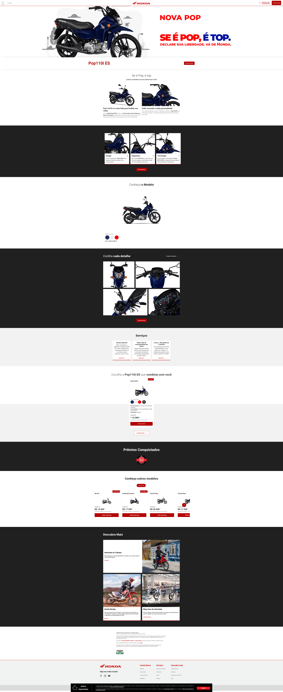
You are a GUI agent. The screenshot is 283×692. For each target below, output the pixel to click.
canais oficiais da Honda (169, 688)
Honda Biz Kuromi (128, 493)
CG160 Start (182, 493)
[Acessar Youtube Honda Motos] (109, 676)
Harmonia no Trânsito (176, 675)
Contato (158, 678)
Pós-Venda (158, 672)
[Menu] (3, 2)
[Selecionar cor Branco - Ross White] (112, 237)
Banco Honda (138, 640)
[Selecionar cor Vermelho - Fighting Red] (117, 237)
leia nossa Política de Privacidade (117, 686)
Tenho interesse (276, 3)
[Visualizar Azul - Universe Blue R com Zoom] (144, 402)
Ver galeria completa (171, 256)
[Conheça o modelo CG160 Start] (190, 500)
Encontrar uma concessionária (266, 3)
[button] (132, 402)
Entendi (203, 688)
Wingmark (142, 678)
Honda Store (143, 672)
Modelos (142, 668)
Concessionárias (144, 675)
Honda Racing (174, 668)
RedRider (173, 672)
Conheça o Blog (146, 617)
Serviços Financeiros (161, 668)
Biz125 (97, 493)
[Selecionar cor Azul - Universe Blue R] (107, 237)
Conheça (106, 560)
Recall (157, 675)
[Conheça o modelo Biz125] (107, 500)
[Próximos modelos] (184, 505)
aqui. (141, 642)
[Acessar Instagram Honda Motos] (105, 676)
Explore (106, 618)
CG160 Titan (154, 493)
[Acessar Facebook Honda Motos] (101, 676)
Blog (172, 678)
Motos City (141, 485)
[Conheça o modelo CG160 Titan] (162, 500)
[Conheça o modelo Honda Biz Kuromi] (134, 500)
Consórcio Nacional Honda (127, 640)
